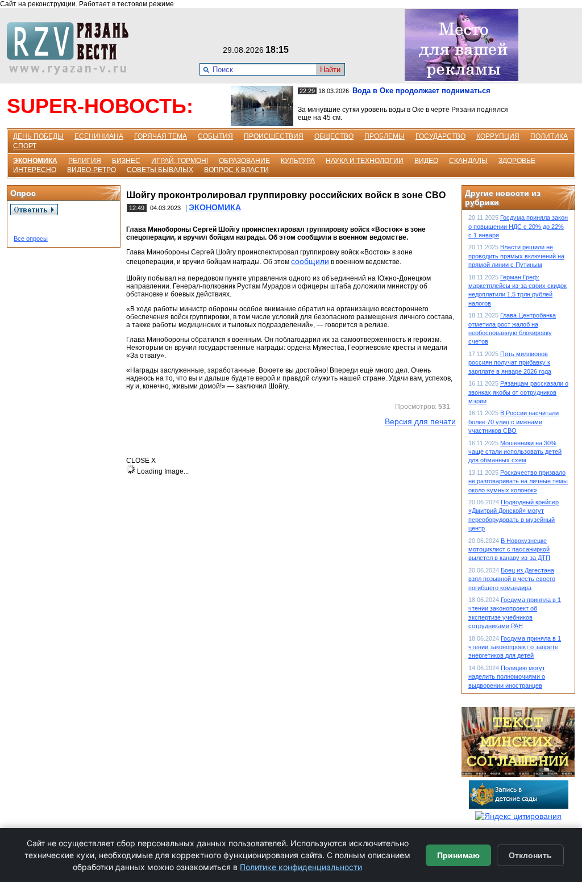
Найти (330, 69)
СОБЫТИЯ (215, 136)
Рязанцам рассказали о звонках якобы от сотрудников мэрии (518, 392)
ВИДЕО (426, 161)
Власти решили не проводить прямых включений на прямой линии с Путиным (516, 256)
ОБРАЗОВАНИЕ (244, 161)
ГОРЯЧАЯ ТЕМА (160, 136)
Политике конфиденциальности (301, 867)
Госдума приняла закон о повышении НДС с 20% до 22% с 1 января (518, 226)
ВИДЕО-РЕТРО (91, 170)
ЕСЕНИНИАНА (98, 136)
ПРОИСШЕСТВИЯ (274, 136)
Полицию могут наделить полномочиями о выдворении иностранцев (506, 676)
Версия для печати (420, 421)
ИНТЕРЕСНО (34, 170)
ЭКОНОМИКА (35, 161)
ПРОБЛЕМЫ (384, 136)
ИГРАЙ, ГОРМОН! (179, 161)
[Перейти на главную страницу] (71, 72)
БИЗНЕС (126, 161)
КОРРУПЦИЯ (497, 136)
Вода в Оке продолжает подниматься (421, 90)
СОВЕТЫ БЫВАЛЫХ (160, 170)
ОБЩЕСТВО (334, 136)
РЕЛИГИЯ (84, 161)
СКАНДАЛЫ (468, 161)
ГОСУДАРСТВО (440, 136)
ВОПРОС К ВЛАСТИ (236, 170)
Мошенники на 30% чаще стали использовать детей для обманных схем (515, 452)
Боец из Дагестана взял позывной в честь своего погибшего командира (511, 579)
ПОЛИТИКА (549, 136)
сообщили (310, 261)
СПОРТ (24, 146)
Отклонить (530, 855)
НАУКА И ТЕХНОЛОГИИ (365, 161)
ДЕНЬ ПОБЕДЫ (38, 136)
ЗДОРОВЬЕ (516, 161)
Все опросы (31, 238)
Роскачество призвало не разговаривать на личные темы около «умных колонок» (518, 481)
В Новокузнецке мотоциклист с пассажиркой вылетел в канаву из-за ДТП (509, 549)
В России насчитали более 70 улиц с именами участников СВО (513, 421)
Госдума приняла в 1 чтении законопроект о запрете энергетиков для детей (514, 647)
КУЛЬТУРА (298, 161)
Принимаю (458, 855)
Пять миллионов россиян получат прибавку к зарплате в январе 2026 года (509, 362)
